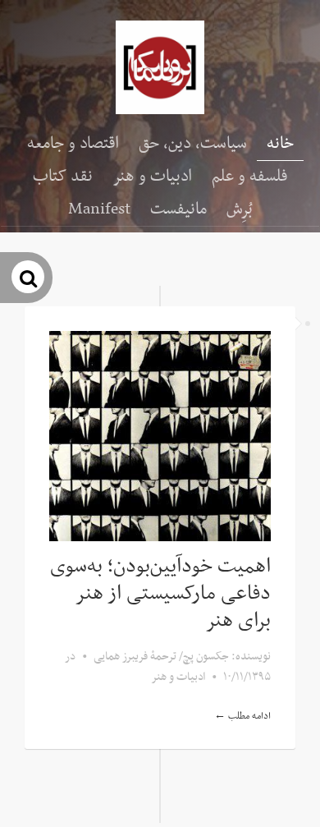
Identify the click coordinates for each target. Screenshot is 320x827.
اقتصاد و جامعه (73, 144)
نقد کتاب (63, 177)
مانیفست (178, 209)
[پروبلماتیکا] (159, 67)
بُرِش (239, 209)
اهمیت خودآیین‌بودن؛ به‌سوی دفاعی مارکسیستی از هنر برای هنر (160, 593)
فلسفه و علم (249, 177)
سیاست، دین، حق (193, 144)
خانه (280, 144)
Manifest (99, 209)
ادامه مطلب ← (242, 716)
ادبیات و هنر (152, 177)
